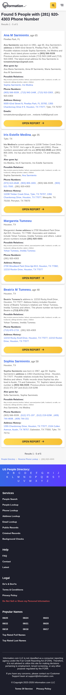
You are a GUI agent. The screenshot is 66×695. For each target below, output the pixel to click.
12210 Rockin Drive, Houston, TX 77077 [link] (23, 269)
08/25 (5, 618)
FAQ (4, 556)
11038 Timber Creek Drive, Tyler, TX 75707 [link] (25, 194)
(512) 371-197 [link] (28, 415)
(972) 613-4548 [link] (11, 183)
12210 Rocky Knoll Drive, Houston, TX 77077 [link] (26, 338)
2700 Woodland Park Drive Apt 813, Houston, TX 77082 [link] (31, 266)
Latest (5, 567)
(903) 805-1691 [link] (28, 183)
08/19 (5, 629)
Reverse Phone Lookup (28, 459)
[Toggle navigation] (62, 5)
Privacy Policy (9, 595)
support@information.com (40, 676)
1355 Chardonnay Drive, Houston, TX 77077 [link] (25, 426)
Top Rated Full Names (13, 635)
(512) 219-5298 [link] (44, 415)
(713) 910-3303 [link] (45, 92)
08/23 (46, 618)
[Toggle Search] (53, 5)
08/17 (46, 629)
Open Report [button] (31, 123)
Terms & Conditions (12, 589)
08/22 (5, 623)
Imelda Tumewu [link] (27, 250)
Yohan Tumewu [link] (11, 250)
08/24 (25, 618)
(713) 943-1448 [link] (28, 92)
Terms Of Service (24, 688)
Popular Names (12, 611)
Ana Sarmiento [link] (29, 175)
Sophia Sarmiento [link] (12, 85)
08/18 (25, 629)
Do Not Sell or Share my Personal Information (26, 601)
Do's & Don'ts (9, 584)
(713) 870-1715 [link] (11, 330)
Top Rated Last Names (14, 640)
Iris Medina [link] (27, 85)
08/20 (46, 623)
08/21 (25, 623)
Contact (6, 561)
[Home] (14, 5)
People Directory (8, 459)
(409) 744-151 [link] (22, 418)
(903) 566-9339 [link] (11, 92)
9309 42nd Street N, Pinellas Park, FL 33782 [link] (25, 103)
